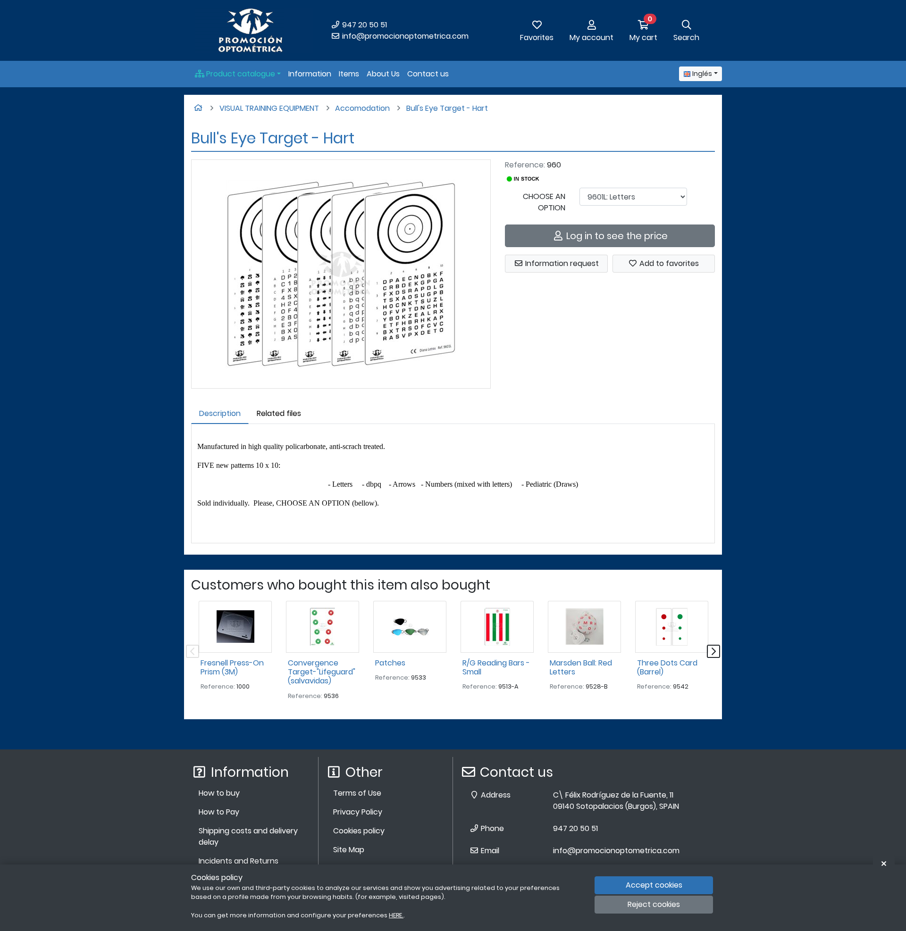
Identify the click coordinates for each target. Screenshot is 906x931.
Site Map (348, 849)
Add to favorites (668, 263)
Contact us (428, 73)
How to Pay (219, 811)
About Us (383, 73)
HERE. (396, 915)
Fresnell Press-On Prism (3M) (232, 667)
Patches (390, 662)
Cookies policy (359, 830)
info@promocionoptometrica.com (404, 36)
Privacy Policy (357, 811)
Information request (561, 263)
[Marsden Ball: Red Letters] (584, 627)
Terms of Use (357, 793)
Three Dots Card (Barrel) (667, 667)
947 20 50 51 (363, 24)
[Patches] (409, 627)
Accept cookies (654, 885)
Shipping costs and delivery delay (248, 836)
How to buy (219, 793)
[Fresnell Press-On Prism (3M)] (235, 627)
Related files (279, 413)
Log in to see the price (616, 235)
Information (309, 73)
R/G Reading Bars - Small (496, 667)
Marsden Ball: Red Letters (581, 667)
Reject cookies (654, 904)
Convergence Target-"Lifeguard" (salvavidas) (321, 671)
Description (220, 413)
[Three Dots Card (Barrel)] (671, 627)
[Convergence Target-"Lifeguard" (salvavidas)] (322, 627)
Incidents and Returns (238, 861)
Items (349, 73)
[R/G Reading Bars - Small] (497, 627)
